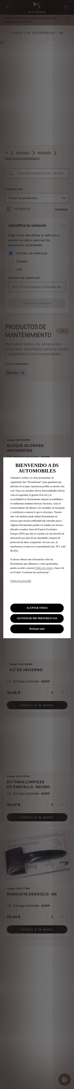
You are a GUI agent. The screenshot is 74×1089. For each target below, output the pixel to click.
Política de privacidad (20, 580)
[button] (37, 618)
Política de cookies (44, 568)
